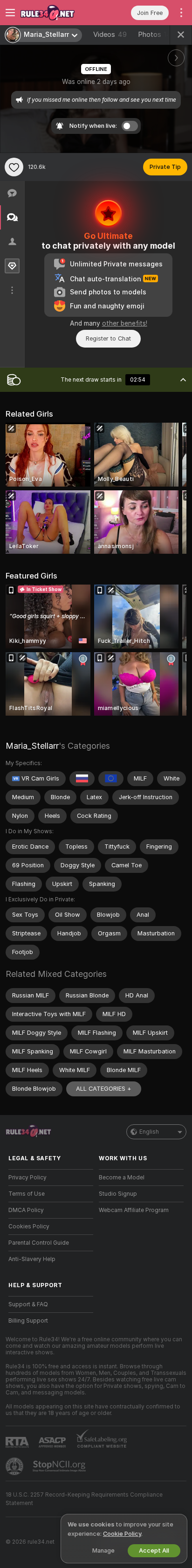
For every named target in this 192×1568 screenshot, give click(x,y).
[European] (110, 778)
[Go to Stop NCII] (60, 1466)
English (149, 1132)
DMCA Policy (26, 1210)
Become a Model (121, 1177)
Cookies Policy (28, 1226)
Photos (156, 34)
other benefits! (124, 323)
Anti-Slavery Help (31, 1259)
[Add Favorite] (14, 167)
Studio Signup (118, 1194)
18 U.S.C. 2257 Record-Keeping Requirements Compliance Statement (84, 1498)
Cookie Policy (122, 1533)
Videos (110, 34)
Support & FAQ (28, 1304)
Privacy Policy (27, 1177)
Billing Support (28, 1320)
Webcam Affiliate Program (134, 1210)
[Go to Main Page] (58, 12)
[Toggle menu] (10, 12)
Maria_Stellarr (32, 746)
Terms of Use (26, 1194)
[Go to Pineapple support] (15, 1466)
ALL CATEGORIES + (103, 1088)
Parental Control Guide (38, 1243)
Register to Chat (108, 338)
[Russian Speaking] (82, 778)
